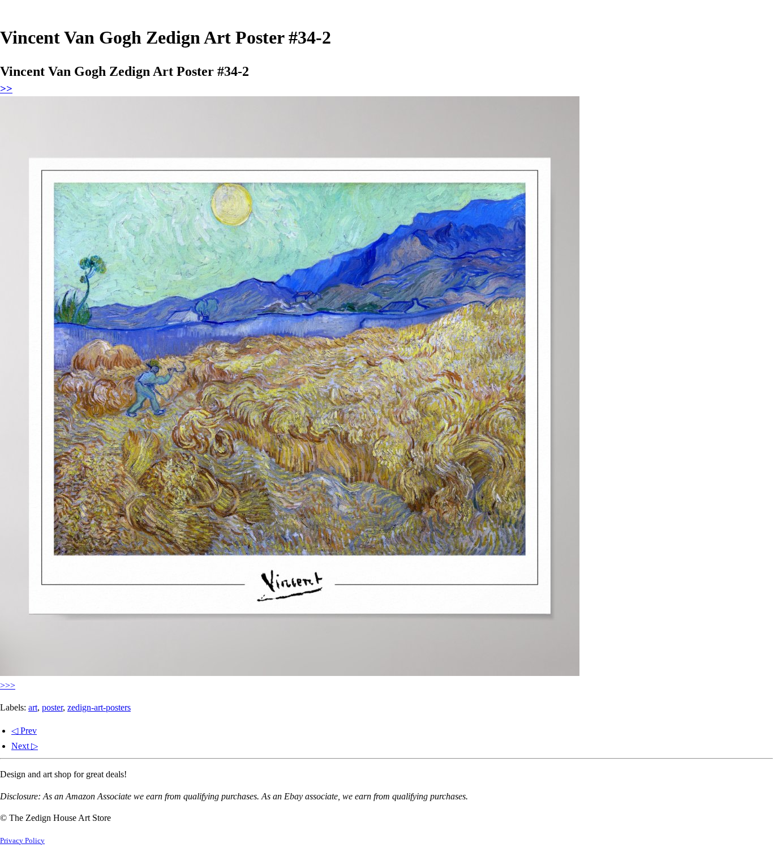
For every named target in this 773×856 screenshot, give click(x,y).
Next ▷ (24, 746)
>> (6, 89)
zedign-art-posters (99, 707)
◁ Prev (24, 730)
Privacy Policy (22, 841)
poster (52, 707)
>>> (7, 685)
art (32, 707)
